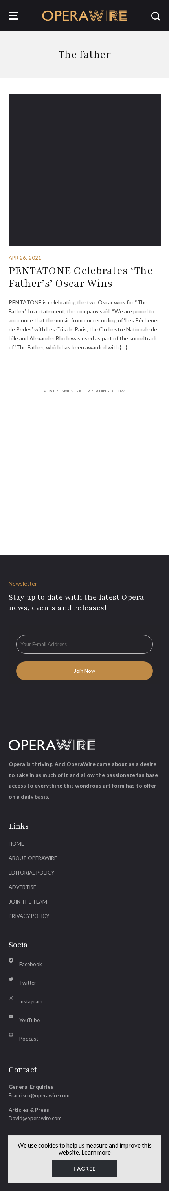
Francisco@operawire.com (39, 1095)
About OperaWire (33, 858)
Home (16, 843)
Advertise (22, 887)
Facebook (30, 964)
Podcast (28, 1039)
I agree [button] (84, 1169)
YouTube (29, 1020)
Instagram (30, 1001)
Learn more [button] (96, 1152)
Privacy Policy (29, 916)
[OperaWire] (84, 15)
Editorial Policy (31, 872)
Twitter (27, 983)
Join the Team (28, 901)
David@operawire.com (35, 1118)
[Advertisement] (85, 464)
